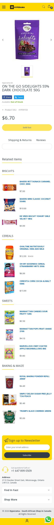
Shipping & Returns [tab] (20, 140)
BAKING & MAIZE (13, 366)
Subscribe (27, 455)
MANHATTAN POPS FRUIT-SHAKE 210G (36, 330)
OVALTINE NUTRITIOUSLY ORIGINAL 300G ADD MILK (32, 247)
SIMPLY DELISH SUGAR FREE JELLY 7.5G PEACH (36, 395)
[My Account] (27, 521)
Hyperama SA (7, 83)
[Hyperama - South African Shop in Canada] (17, 7)
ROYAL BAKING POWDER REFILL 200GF (35, 377)
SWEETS (7, 301)
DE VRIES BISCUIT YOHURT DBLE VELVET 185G (35, 217)
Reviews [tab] (41, 140)
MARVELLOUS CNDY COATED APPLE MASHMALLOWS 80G (33, 347)
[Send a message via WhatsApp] (48, 519)
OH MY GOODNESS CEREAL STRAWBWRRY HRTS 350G (32, 265)
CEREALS (7, 236)
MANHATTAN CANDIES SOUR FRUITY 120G (33, 312)
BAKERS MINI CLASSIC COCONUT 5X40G (35, 200)
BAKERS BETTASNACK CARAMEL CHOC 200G (35, 182)
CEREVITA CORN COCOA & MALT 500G (35, 282)
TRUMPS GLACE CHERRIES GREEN (35, 411)
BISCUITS (8, 171)
